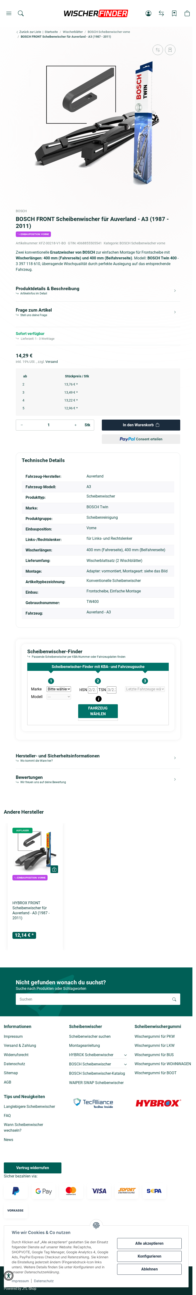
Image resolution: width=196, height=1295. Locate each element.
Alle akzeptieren (149, 1243)
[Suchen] (21, 13)
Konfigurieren (149, 1256)
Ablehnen (149, 1269)
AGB (7, 1082)
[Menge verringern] (21, 425)
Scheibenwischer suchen (90, 1036)
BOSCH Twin (97, 507)
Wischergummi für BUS (154, 1055)
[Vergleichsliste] (161, 13)
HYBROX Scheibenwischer (91, 1055)
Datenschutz (44, 1281)
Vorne (91, 528)
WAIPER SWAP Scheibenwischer (96, 1082)
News (8, 1139)
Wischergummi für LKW (154, 1045)
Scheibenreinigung (102, 517)
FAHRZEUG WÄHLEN (98, 711)
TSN (102, 690)
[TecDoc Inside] (93, 1102)
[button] (9, 13)
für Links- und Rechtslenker (109, 538)
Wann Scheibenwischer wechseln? (23, 1127)
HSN (83, 690)
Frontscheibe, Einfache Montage (114, 591)
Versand (51, 362)
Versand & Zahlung (20, 1045)
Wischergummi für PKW (155, 1036)
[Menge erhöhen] (75, 425)
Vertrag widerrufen (32, 1168)
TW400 (93, 601)
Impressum (20, 1281)
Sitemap (11, 1073)
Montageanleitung (84, 1045)
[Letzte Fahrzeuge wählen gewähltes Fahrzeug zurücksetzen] (145, 689)
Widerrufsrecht (16, 1055)
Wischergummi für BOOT (156, 1073)
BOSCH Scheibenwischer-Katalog (97, 1073)
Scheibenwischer (101, 496)
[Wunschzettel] (174, 13)
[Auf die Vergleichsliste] (157, 50)
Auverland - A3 (99, 612)
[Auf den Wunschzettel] (170, 50)
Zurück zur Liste (30, 32)
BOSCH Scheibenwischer (90, 1064)
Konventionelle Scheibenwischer (114, 580)
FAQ (7, 1115)
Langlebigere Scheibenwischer (29, 1106)
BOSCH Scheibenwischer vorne (142, 243)
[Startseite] (96, 13)
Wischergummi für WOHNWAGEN (163, 1064)
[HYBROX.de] (158, 1102)
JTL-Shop (29, 1288)
